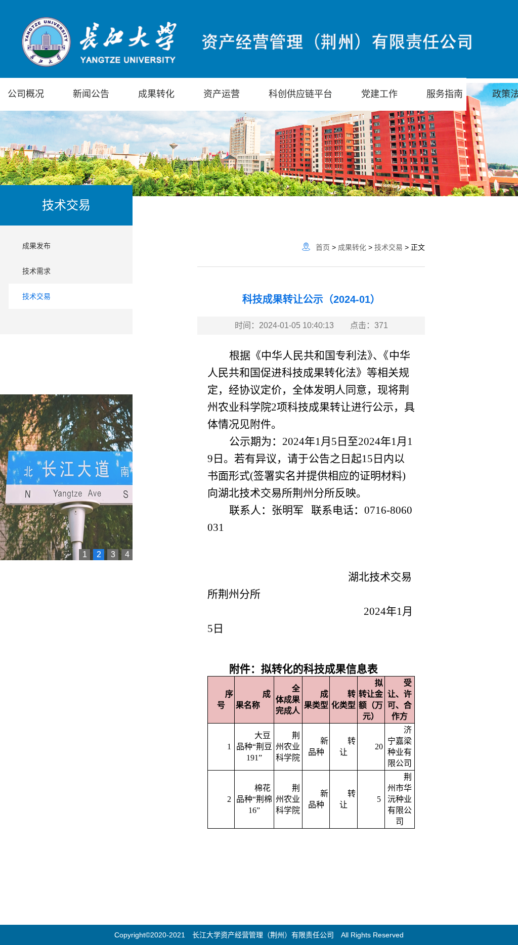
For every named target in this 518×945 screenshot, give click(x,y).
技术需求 (36, 271)
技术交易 (36, 296)
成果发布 (36, 246)
